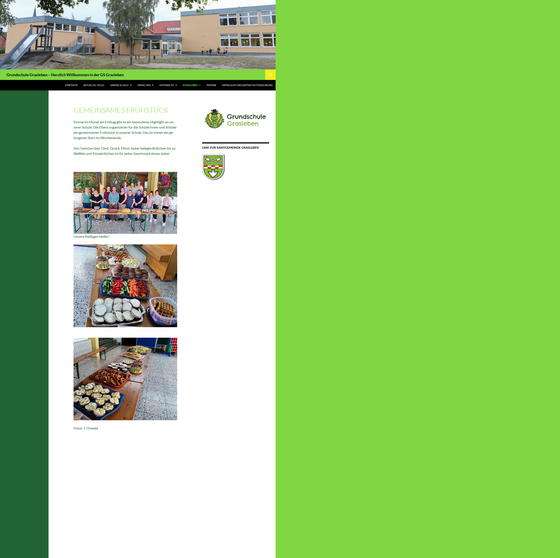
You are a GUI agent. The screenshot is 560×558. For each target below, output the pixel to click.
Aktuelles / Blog (93, 85)
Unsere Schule (119, 85)
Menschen (143, 85)
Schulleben (190, 85)
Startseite (71, 85)
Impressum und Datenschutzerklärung (247, 85)
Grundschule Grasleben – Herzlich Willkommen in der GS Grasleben (65, 74)
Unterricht (166, 85)
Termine (211, 85)
